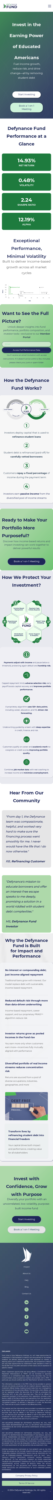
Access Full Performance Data (26, 350)
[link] (26, 285)
